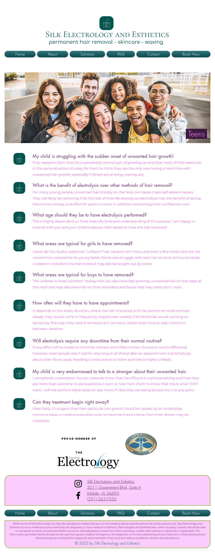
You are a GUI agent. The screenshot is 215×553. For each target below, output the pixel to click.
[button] (205, 8)
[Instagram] (78, 484)
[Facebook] (78, 495)
